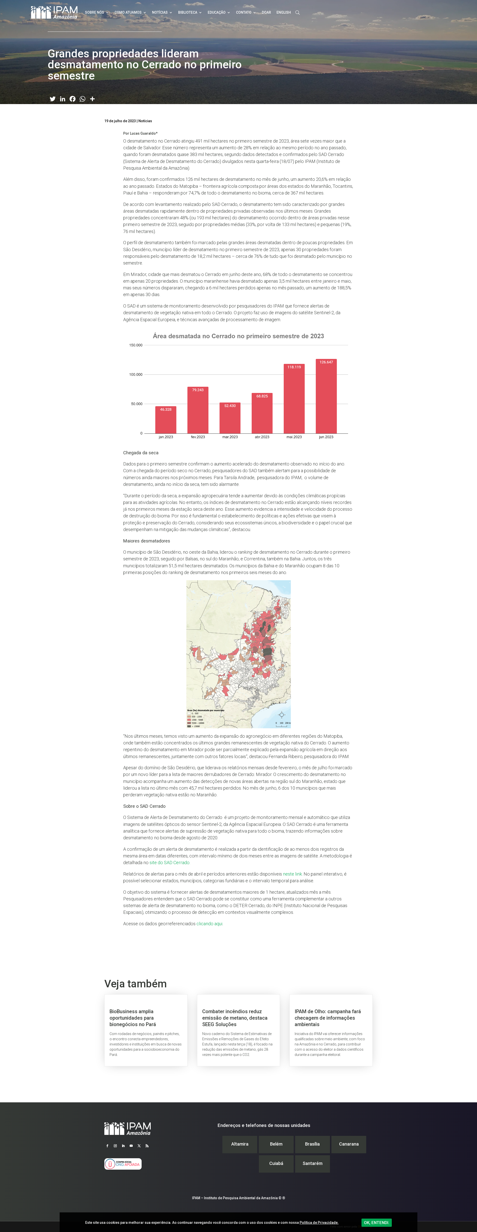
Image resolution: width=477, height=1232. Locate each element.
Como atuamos (128, 12)
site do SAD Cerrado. (170, 862)
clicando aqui (209, 923)
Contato (243, 12)
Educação (217, 12)
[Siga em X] (139, 1146)
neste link (292, 874)
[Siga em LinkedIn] (123, 1146)
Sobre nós (94, 12)
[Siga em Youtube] (131, 1146)
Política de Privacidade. (319, 1223)
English (284, 12)
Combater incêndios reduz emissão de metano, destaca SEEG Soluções (238, 1030)
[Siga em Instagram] (115, 1146)
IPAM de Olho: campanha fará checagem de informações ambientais (331, 1030)
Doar (266, 12)
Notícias (160, 12)
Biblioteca (187, 12)
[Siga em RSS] (147, 1146)
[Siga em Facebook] (107, 1146)
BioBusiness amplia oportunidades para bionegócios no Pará (146, 1030)
